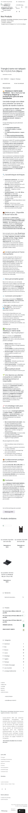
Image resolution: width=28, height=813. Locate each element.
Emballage (7, 656)
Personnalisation (4, 767)
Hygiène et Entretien (5, 761)
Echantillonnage (4, 769)
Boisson (6, 650)
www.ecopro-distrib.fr (8, 310)
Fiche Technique (19, 83)
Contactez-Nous (4, 771)
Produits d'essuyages (9, 665)
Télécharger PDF (9, 512)
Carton (6, 653)
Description (6, 83)
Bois (5, 647)
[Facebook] (2, 789)
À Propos (3, 757)
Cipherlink (25, 806)
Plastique (18, 79)
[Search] (16, 7)
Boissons (3, 763)
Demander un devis (7, 74)
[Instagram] (5, 789)
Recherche (23, 597)
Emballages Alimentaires (6, 759)
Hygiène (6, 659)
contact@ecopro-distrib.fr (16, 305)
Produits (3, 765)
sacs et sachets (8, 668)
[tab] (6, 83)
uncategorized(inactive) (10, 671)
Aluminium (7, 644)
